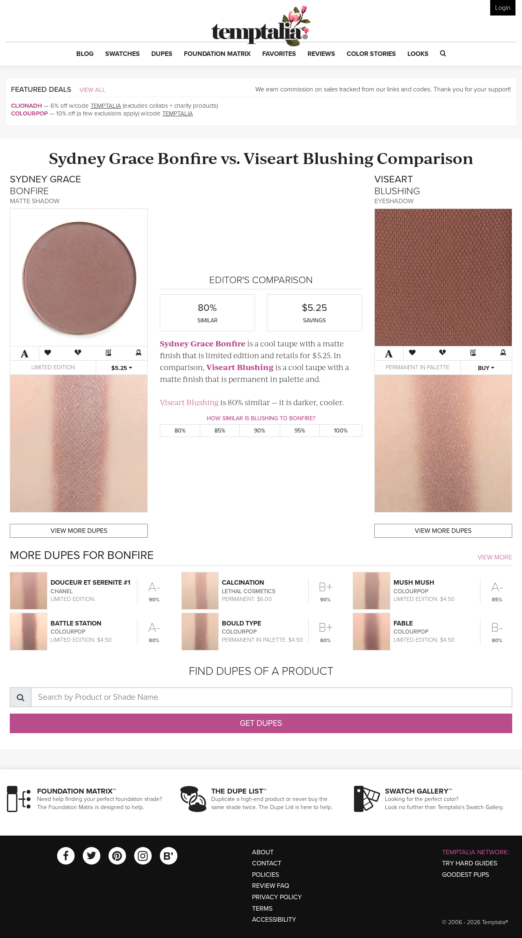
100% (340, 430)
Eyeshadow (394, 201)
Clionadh (26, 105)
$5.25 (120, 368)
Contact (266, 863)
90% (259, 430)
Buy (484, 368)
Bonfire (187, 157)
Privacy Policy (277, 897)
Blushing (338, 157)
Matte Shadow (35, 201)
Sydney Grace (101, 157)
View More (495, 557)
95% (299, 430)
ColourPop (29, 113)
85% (220, 430)
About (263, 852)
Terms (262, 909)
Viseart (271, 157)
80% (180, 430)
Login (503, 8)
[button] (85, 54)
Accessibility (274, 920)
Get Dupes (261, 723)
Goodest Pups (465, 875)
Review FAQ (270, 886)
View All (93, 89)
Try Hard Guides (469, 863)
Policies (265, 875)
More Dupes (79, 531)
